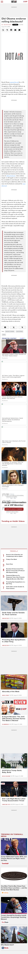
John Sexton (5, 618)
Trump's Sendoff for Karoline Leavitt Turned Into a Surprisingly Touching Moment (13, 917)
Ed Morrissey (7, 24)
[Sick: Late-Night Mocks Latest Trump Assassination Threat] (14, 789)
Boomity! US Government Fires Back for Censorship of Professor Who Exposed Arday (15, 570)
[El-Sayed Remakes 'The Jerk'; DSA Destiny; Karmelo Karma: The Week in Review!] (14, 707)
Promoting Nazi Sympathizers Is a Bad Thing (13, 641)
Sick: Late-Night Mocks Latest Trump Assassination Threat (13, 800)
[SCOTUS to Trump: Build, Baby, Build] (14, 761)
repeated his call (14, 82)
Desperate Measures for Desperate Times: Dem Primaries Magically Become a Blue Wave (15, 577)
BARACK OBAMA (10, 331)
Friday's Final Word (11, 559)
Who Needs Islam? (7, 945)
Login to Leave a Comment (14, 509)
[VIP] (25, 1)
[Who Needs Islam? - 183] (14, 934)
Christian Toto (6, 804)
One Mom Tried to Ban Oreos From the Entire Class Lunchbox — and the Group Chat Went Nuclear (14, 888)
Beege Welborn (6, 776)
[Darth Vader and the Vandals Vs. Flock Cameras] (14, 603)
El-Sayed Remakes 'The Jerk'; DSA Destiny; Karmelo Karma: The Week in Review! (13, 719)
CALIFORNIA (19, 331)
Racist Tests (9, 564)
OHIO (3, 334)
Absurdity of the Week (10, 692)
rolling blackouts (10, 176)
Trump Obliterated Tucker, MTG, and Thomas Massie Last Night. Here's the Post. (14, 858)
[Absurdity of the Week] (14, 682)
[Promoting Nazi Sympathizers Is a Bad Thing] (14, 630)
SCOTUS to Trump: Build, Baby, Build (12, 771)
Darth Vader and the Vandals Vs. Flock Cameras (13, 614)
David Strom (5, 695)
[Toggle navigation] (2, 1)
